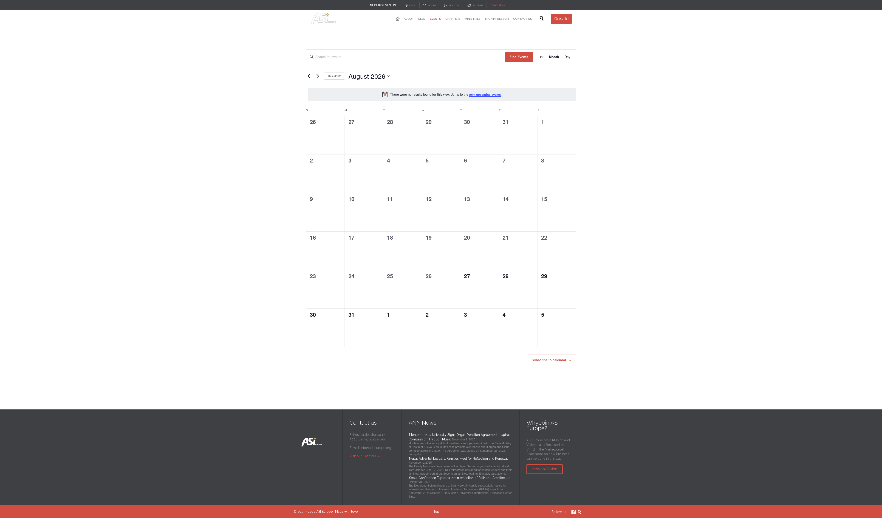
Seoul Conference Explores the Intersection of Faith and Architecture (459, 478)
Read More (498, 5)
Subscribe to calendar (549, 360)
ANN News (422, 422)
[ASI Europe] (327, 18)
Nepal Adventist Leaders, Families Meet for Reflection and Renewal (458, 458)
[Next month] (317, 76)
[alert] (442, 94)
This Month (334, 76)
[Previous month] (308, 76)
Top (436, 511)
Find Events (518, 56)
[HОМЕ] (397, 19)
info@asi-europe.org (376, 448)
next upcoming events (485, 94)
